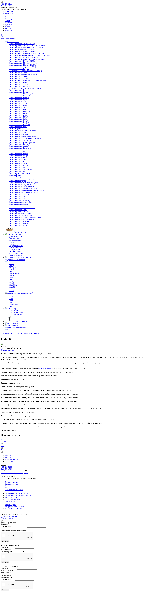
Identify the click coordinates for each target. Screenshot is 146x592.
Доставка (8, 28)
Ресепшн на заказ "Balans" (19, 113)
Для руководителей (16, 312)
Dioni (11, 301)
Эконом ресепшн (15, 236)
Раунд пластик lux (16, 246)
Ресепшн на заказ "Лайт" (18, 163)
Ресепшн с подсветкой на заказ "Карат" (23, 75)
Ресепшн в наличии (12, 486)
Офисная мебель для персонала (28, 333)
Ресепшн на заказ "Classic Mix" (20, 86)
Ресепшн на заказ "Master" (19, 152)
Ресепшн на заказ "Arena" (18, 103)
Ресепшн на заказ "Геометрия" (20, 148)
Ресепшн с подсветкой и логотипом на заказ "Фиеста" (29, 80)
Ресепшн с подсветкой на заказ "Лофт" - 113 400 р (27, 59)
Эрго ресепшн (14, 250)
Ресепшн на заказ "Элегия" (19, 84)
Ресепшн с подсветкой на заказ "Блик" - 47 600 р (27, 53)
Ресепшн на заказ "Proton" (18, 92)
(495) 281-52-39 (6, 4)
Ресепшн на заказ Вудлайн (19, 221)
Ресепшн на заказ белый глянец (20, 213)
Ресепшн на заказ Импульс (19, 223)
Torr (10, 306)
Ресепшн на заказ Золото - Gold (20, 202)
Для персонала (14, 310)
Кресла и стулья (11, 497)
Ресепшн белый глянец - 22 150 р (21, 49)
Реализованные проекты (14, 509)
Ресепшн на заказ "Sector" (18, 107)
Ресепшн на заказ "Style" (18, 119)
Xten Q (11, 283)
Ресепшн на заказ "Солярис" (19, 96)
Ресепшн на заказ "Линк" (18, 150)
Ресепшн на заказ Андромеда (20, 185)
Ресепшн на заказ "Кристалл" (20, 111)
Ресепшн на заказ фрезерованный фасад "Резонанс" (28, 190)
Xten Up (12, 291)
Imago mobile (14, 273)
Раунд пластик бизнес (17, 244)
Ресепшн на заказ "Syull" (18, 100)
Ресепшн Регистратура (17, 181)
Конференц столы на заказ (14, 507)
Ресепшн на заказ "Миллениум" (21, 94)
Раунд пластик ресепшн (18, 242)
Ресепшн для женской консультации (22, 179)
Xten (11, 281)
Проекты (8, 25)
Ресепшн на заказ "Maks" (18, 117)
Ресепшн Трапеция (16, 129)
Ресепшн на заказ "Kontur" (19, 105)
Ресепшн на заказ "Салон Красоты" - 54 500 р (26, 47)
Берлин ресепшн (15, 251)
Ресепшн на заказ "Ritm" (18, 127)
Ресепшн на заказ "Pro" (17, 90)
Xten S (11, 289)
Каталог (14, 333)
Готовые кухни (10, 505)
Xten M (12, 287)
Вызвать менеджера (20, 473)
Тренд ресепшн (15, 238)
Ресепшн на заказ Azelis (18, 132)
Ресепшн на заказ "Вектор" (19, 158)
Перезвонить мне (7, 473)
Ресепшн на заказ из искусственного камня (25, 217)
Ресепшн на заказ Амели (18, 171)
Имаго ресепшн (15, 248)
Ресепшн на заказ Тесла (18, 210)
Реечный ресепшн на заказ (19, 212)
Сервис (7, 21)
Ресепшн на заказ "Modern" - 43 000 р (23, 63)
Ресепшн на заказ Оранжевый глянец (23, 136)
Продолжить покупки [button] (9, 516)
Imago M (12, 275)
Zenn (11, 299)
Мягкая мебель (10, 501)
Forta (11, 271)
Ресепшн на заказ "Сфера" (19, 156)
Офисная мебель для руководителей (18, 495)
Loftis (11, 277)
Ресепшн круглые (11, 484)
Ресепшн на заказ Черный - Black (21, 140)
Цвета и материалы (8, 38)
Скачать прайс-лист (8, 350)
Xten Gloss (13, 285)
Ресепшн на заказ (11, 482)
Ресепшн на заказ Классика (19, 206)
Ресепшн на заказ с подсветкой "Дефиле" (24, 67)
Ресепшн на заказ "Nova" (18, 121)
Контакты (8, 30)
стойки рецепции (44, 368)
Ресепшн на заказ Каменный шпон (22, 208)
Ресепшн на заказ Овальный (19, 200)
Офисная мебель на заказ (14, 490)
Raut (11, 297)
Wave (11, 279)
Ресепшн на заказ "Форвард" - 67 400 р (23, 57)
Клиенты (8, 23)
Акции (7, 26)
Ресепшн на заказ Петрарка (19, 134)
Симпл (11, 264)
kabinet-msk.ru (6, 333)
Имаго (11, 269)
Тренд (11, 266)
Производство (10, 19)
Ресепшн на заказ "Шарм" (18, 82)
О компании (9, 17)
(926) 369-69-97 (6, 6)
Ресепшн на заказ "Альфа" (19, 146)
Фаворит (12, 268)
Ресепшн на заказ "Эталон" (19, 78)
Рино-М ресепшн (15, 255)
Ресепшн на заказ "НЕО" (18, 161)
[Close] (2, 520)
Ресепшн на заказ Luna (17, 196)
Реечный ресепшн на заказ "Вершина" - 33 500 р (27, 46)
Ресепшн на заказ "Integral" (19, 123)
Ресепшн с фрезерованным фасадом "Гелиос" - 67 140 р (29, 55)
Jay (10, 303)
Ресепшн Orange (15, 177)
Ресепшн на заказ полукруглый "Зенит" (23, 188)
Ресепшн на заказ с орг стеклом (20, 215)
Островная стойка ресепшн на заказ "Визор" (25, 88)
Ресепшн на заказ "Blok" (18, 109)
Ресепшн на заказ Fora (17, 167)
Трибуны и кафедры (12, 499)
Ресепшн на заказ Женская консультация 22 (25, 138)
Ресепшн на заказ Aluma (18, 225)
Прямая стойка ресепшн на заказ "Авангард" (25, 71)
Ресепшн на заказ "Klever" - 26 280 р (22, 61)
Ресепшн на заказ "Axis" (18, 102)
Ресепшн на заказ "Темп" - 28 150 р (22, 44)
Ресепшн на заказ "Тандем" (19, 194)
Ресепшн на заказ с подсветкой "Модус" (24, 192)
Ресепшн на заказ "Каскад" (19, 98)
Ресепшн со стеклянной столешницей (23, 130)
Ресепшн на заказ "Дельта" (19, 159)
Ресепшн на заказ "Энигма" (19, 73)
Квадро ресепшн (15, 240)
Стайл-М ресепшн (16, 253)
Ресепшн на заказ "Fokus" (18, 115)
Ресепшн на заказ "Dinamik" (19, 125)
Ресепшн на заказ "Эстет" (18, 76)
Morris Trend (13, 304)
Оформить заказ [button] (7, 518)
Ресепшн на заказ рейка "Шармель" (22, 142)
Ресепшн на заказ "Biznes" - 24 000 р (22, 65)
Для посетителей (15, 314)
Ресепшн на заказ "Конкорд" (19, 144)
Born (11, 295)
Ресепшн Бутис (15, 175)
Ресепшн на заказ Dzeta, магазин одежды (24, 183)
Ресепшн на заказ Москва (18, 198)
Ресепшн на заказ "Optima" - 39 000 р (22, 51)
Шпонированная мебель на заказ (17, 488)
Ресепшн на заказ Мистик (18, 204)
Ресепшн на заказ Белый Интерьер (22, 186)
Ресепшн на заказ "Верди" (19, 69)
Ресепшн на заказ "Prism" (18, 154)
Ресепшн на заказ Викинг (18, 165)
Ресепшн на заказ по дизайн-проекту (22, 219)
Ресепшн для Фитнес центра (19, 173)
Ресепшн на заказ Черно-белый (20, 169)
